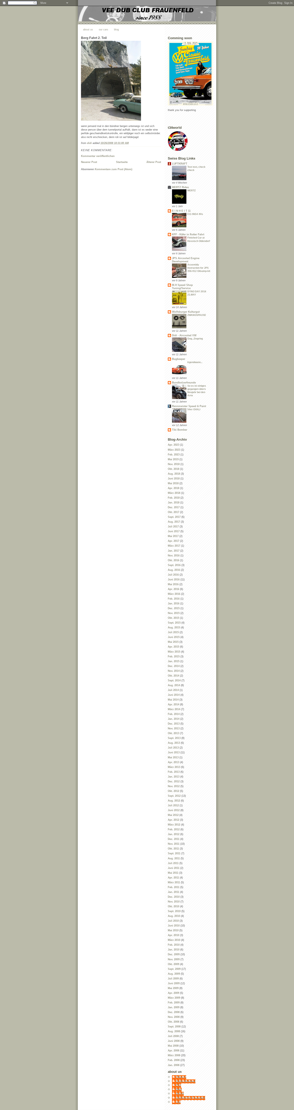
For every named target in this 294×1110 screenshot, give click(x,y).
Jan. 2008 (173, 1065)
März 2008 (174, 1055)
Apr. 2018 (173, 488)
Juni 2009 (174, 983)
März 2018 (174, 492)
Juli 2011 (173, 863)
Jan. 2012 (173, 834)
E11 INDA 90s (195, 214)
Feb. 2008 (174, 1060)
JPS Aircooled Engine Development (185, 260)
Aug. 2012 (174, 800)
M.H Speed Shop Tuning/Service (182, 286)
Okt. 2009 (173, 964)
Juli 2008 (173, 1036)
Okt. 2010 (173, 906)
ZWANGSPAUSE (196, 315)
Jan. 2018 (173, 502)
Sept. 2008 (174, 1026)
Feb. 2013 (174, 771)
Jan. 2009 (173, 1007)
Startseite (122, 162)
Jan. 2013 (173, 776)
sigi (178, 1102)
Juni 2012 (174, 810)
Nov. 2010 (174, 901)
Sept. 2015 (174, 622)
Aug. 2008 (174, 1031)
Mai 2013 (173, 757)
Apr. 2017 (173, 540)
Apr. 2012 (173, 819)
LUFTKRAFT (179, 163)
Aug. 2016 (174, 569)
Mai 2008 (173, 1045)
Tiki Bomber (179, 429)
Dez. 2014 (174, 666)
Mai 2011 (173, 872)
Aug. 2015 (174, 627)
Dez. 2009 (174, 954)
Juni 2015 (174, 637)
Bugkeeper (178, 358)
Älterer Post (153, 162)
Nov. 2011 (173, 843)
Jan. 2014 (173, 718)
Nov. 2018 (174, 464)
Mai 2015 (173, 641)
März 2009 (174, 997)
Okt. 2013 (173, 733)
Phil (178, 1085)
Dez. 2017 (174, 507)
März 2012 (174, 824)
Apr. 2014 (173, 704)
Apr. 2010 (173, 935)
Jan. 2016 (173, 603)
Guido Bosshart (185, 1081)
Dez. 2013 (174, 723)
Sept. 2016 (174, 565)
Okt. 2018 (173, 468)
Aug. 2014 (174, 685)
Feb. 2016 (174, 598)
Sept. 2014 (174, 680)
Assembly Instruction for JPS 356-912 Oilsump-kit (198, 268)
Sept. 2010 (174, 911)
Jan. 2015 (173, 661)
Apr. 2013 (173, 762)
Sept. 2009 (174, 968)
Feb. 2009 (174, 1002)
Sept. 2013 (174, 738)
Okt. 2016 (173, 560)
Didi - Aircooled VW (184, 335)
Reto (179, 1089)
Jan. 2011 (173, 891)
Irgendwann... (194, 362)
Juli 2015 (173, 632)
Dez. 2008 (174, 1012)
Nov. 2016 (174, 555)
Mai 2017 (173, 536)
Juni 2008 (174, 1040)
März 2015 (174, 651)
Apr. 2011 (173, 877)
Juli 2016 (173, 574)
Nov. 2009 (174, 959)
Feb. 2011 (173, 887)
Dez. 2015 (174, 608)
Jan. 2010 (173, 949)
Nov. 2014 (174, 670)
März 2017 (174, 545)
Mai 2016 (173, 584)
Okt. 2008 (173, 1021)
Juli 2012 (173, 805)
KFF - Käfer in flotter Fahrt (188, 234)
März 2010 (174, 939)
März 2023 (174, 449)
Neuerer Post (89, 162)
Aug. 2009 (174, 973)
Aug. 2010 (174, 915)
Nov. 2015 (174, 613)
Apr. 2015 (173, 646)
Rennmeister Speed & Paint (189, 406)
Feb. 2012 (174, 829)
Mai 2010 (173, 930)
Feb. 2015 (174, 656)
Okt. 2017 (173, 512)
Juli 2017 (173, 526)
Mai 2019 (173, 459)
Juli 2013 (173, 747)
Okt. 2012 (173, 791)
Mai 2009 (173, 988)
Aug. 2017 (174, 521)
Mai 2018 (173, 483)
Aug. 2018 (174, 473)
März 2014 (174, 709)
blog (116, 29)
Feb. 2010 (174, 944)
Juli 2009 (173, 978)
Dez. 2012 (174, 781)
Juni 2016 (174, 579)
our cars (103, 29)
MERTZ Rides (180, 187)
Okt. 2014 (173, 675)
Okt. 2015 (173, 617)
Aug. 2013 (174, 742)
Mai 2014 (173, 699)
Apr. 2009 (173, 992)
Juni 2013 (174, 752)
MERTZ (191, 190)
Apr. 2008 (173, 1050)
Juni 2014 (174, 694)
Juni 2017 (174, 531)
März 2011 (174, 882)
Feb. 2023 (174, 454)
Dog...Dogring (195, 338)
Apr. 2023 (173, 444)
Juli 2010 (173, 920)
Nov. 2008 (174, 1016)
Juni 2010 (174, 925)
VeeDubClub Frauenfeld (190, 1097)
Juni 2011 (173, 867)
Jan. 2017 (173, 550)
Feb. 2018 (174, 497)
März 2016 (174, 593)
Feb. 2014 (174, 714)
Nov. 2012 (174, 786)
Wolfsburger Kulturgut (186, 311)
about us (88, 29)
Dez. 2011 (173, 838)
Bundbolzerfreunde (184, 382)
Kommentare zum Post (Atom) (113, 169)
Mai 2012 (173, 815)
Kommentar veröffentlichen (98, 156)
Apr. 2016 (173, 589)
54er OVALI (193, 409)
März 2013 (174, 767)
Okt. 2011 (173, 848)
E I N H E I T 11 (181, 210)
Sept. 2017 (174, 516)
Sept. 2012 (174, 795)
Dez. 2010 (174, 896)
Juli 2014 (173, 690)
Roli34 (180, 1093)
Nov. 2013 (174, 728)
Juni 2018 (174, 478)
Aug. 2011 (174, 858)
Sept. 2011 (174, 853)
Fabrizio (181, 1077)
